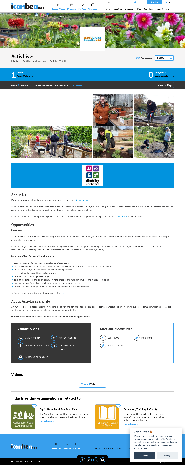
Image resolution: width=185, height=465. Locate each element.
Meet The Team (115, 345)
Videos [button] (89, 384)
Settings (167, 456)
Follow (160, 58)
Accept (144, 456)
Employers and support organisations (50, 85)
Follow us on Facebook (37, 345)
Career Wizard (58, 9)
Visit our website (67, 337)
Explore (24, 85)
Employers (130, 8)
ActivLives (23, 56)
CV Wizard (72, 9)
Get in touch (121, 216)
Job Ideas (148, 8)
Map (139, 8)
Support (159, 8)
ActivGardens (82, 200)
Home (107, 8)
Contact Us (113, 337)
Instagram (146, 337)
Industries (117, 8)
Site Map (170, 8)
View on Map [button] (165, 85)
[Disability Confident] (92, 175)
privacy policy (140, 448)
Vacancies (92, 9)
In (168, 2)
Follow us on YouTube (36, 356)
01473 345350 (33, 337)
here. (62, 293)
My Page (82, 9)
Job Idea (76, 448)
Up (154, 2)
